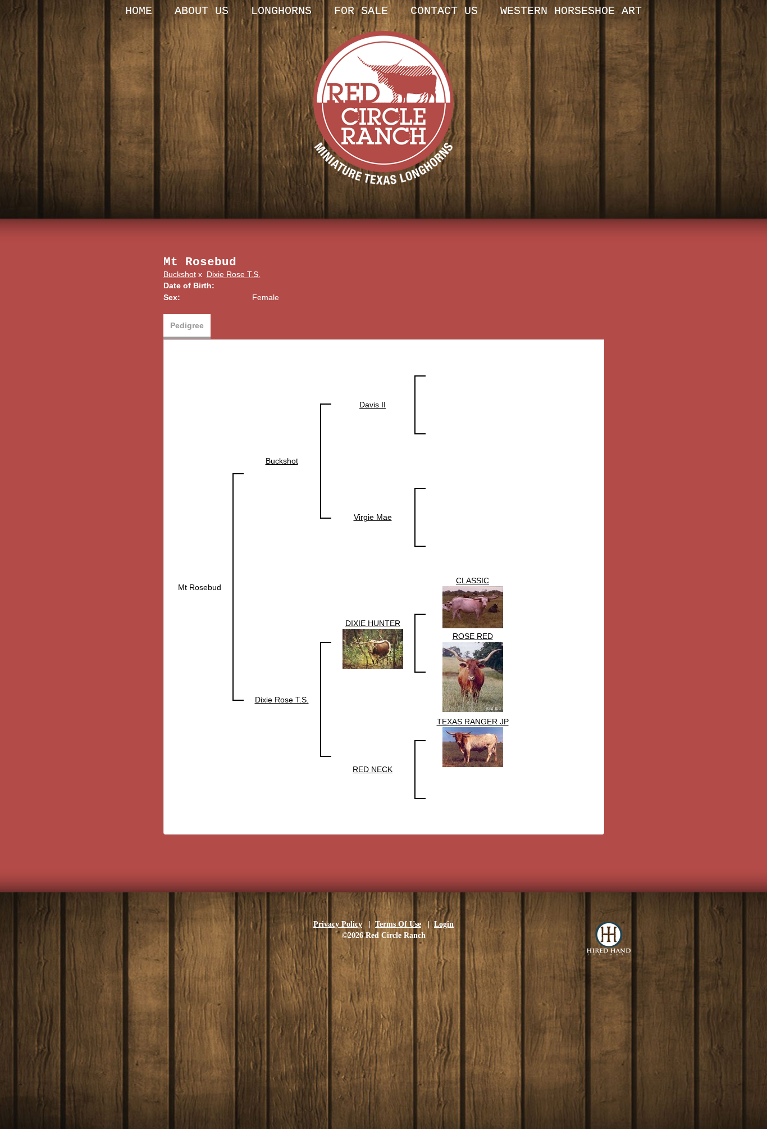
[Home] (383, 96)
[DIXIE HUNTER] (373, 647)
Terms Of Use (398, 924)
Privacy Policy (337, 924)
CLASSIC (472, 580)
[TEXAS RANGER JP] (472, 746)
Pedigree (187, 325)
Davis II (372, 404)
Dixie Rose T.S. (234, 274)
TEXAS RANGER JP (473, 721)
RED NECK (372, 769)
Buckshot (179, 274)
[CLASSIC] (472, 606)
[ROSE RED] (472, 676)
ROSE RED (473, 636)
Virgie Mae (373, 517)
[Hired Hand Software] (609, 938)
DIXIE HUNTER (372, 623)
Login (444, 924)
